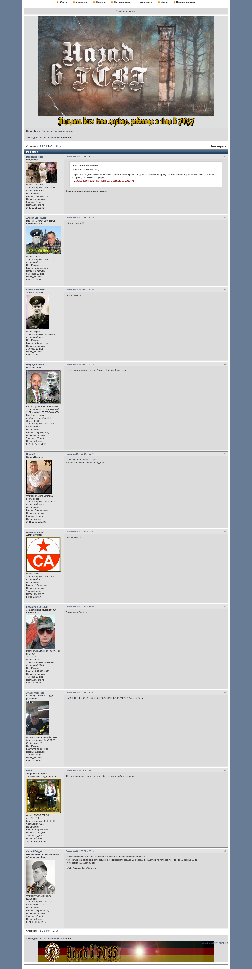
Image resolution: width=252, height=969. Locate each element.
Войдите (46, 131)
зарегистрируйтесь (64, 131)
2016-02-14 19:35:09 (85, 607)
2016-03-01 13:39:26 (85, 851)
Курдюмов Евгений (37, 607)
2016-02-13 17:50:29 (85, 218)
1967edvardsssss (35, 693)
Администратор (35, 532)
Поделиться (71, 157)
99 (57, 146)
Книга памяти (52, 137)
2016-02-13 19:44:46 (85, 364)
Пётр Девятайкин (35, 364)
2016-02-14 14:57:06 (85, 454)
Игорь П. (31, 454)
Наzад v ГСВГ (35, 137)
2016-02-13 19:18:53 (85, 289)
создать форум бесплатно (215, 943)
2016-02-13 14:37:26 (85, 157)
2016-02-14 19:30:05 (85, 532)
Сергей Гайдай (34, 851)
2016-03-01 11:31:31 (84, 770)
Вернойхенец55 (34, 157)
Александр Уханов (36, 218)
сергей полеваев (35, 289)
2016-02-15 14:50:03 (85, 693)
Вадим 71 (31, 770)
